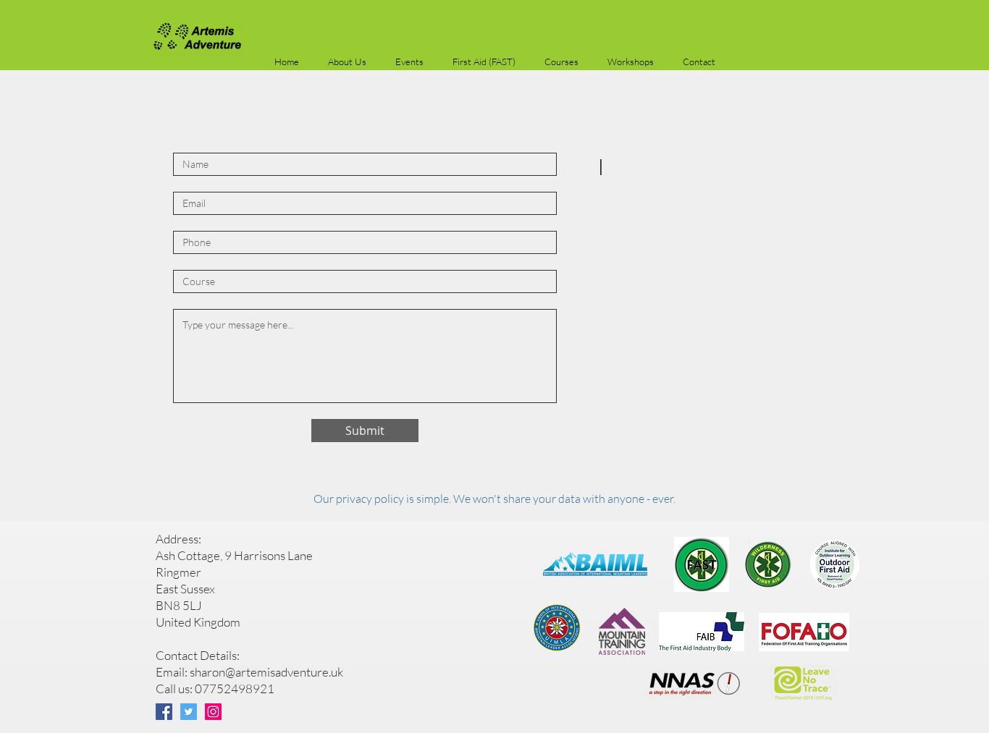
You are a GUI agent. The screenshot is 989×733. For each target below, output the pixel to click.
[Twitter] (188, 711)
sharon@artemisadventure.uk (266, 671)
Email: (173, 671)
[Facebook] (164, 711)
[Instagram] (213, 711)
